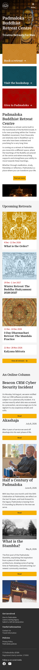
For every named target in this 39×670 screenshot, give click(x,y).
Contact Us (6, 631)
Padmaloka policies (9, 644)
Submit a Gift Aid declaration (13, 622)
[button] (33, 5)
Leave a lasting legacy (10, 620)
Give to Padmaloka (9, 617)
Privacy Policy (7, 641)
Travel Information (9, 633)
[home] (5, 6)
